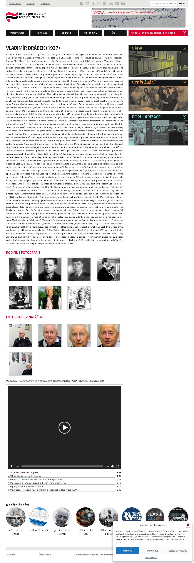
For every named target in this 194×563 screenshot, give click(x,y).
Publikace (42, 33)
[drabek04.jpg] (108, 280)
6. (42, 489)
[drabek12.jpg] (20, 375)
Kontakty (31, 3)
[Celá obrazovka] (117, 466)
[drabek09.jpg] (50, 346)
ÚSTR (115, 33)
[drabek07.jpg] (79, 308)
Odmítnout (152, 550)
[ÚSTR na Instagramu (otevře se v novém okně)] (99, 3)
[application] (65, 427)
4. (37, 482)
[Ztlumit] (112, 466)
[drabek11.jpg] (108, 346)
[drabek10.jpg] (79, 346)
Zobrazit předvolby (178, 550)
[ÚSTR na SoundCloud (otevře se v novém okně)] (110, 3)
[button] (187, 525)
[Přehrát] (11, 466)
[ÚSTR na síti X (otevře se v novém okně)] (93, 3)
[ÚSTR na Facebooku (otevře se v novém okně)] (82, 3)
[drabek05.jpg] (20, 308)
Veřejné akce (17, 33)
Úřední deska (15, 3)
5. (25, 486)
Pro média (45, 3)
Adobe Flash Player (74, 381)
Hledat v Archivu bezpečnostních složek (153, 33)
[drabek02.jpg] (50, 280)
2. (25, 475)
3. (36, 479)
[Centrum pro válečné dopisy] (139, 26)
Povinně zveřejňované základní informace (94, 554)
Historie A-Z (90, 33)
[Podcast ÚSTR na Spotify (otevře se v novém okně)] (104, 3)
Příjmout (127, 550)
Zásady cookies (151, 557)
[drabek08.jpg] (20, 346)
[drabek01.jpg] (20, 280)
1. (23, 472)
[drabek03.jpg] (79, 280)
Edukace (66, 33)
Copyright (10, 554)
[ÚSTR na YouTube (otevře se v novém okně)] (87, 3)
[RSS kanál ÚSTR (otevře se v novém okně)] (117, 3)
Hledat (182, 3)
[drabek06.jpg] (50, 308)
